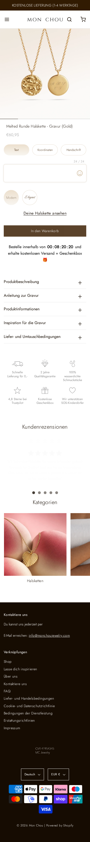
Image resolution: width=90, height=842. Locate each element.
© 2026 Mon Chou (30, 825)
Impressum (12, 727)
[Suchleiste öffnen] (69, 19)
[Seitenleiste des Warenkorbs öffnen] (83, 19)
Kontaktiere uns (15, 683)
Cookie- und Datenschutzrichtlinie (29, 705)
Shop (8, 661)
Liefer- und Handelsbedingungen (29, 698)
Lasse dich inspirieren (20, 669)
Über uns (11, 676)
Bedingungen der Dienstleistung (28, 713)
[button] (45, 74)
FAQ (7, 691)
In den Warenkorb (45, 230)
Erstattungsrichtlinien (19, 720)
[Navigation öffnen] (7, 19)
